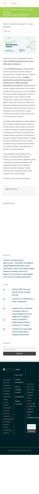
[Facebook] (28, 370)
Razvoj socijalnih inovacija (18, 389)
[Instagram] (34, 370)
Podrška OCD (19, 397)
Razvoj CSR (19, 375)
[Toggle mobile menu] (35, 4)
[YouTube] (31, 370)
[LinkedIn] (31, 373)
